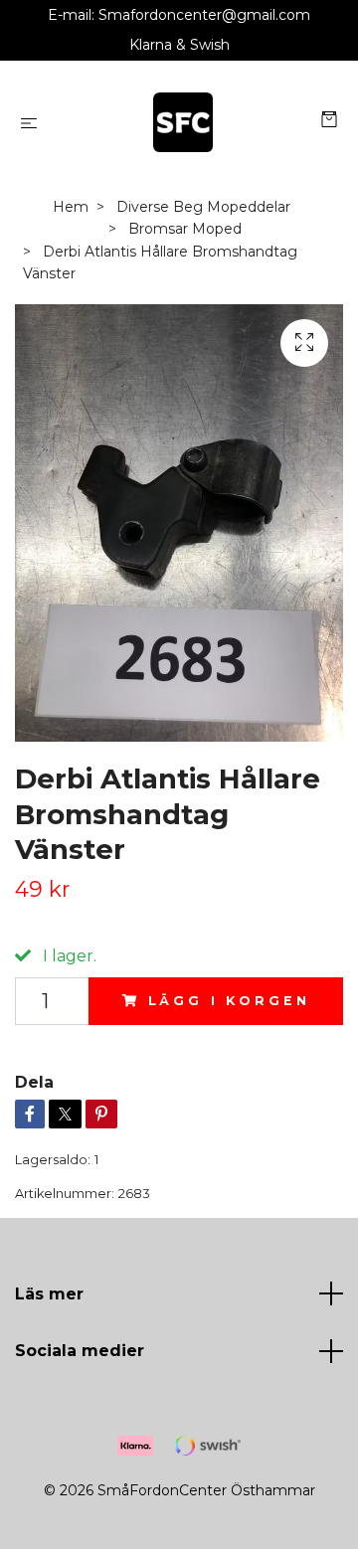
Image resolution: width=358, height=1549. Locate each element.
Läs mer (49, 1294)
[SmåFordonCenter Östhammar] (183, 122)
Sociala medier (79, 1350)
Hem (71, 207)
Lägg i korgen (229, 1000)
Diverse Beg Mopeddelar (203, 207)
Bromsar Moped (185, 229)
